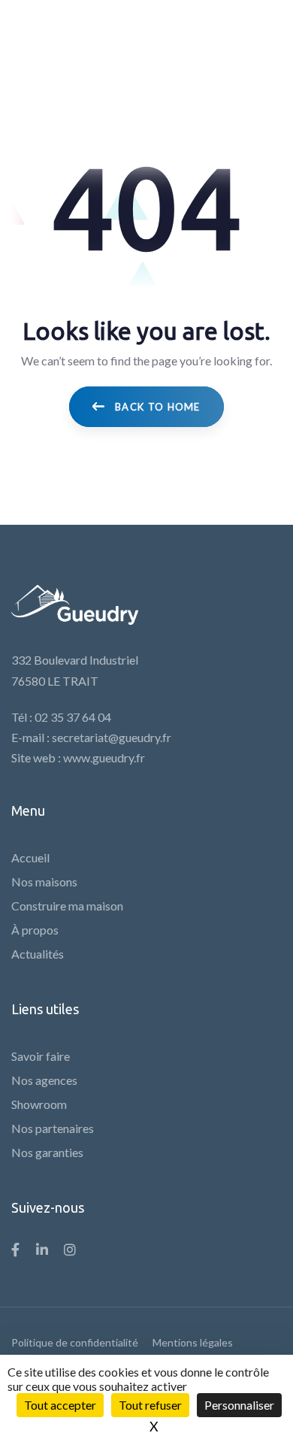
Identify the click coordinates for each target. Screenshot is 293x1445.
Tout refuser (150, 1405)
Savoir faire (40, 1056)
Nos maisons (44, 881)
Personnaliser (239, 1405)
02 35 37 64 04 (73, 717)
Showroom (39, 1104)
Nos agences (44, 1080)
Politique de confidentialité (74, 1342)
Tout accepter (60, 1405)
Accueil (30, 857)
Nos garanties (47, 1152)
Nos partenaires (52, 1128)
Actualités (37, 954)
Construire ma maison (67, 905)
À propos (35, 929)
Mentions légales (193, 1342)
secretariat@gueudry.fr (111, 737)
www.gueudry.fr (104, 757)
